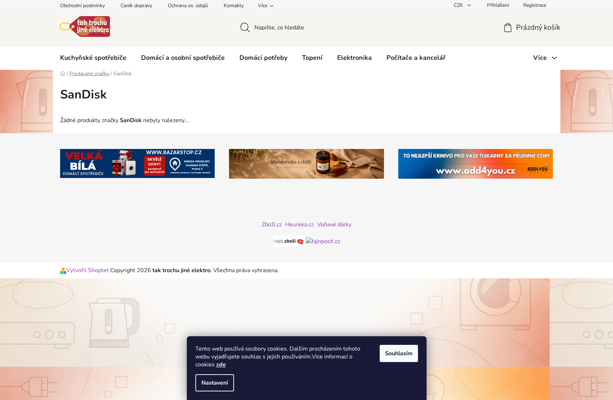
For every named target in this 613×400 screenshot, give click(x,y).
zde (221, 364)
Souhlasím (399, 353)
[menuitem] (93, 57)
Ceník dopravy (136, 5)
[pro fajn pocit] (323, 241)
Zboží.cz (272, 224)
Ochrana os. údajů (188, 5)
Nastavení (214, 383)
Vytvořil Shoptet (87, 270)
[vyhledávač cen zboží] (289, 241)
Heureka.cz (299, 224)
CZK (459, 5)
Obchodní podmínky (82, 5)
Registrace (534, 5)
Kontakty (234, 5)
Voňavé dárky (334, 224)
